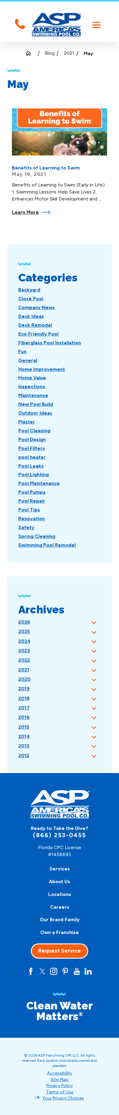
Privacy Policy (59, 1085)
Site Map (59, 1079)
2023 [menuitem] (24, 650)
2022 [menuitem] (24, 660)
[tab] (94, 622)
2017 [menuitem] (24, 708)
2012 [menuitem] (23, 755)
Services (59, 869)
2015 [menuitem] (23, 727)
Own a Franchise (59, 932)
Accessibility (59, 1073)
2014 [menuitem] (24, 736)
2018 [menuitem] (24, 698)
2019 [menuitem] (24, 689)
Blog (50, 53)
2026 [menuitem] (24, 622)
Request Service (59, 950)
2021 (69, 53)
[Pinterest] (65, 971)
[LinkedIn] (88, 971)
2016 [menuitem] (24, 717)
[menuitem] (29, 290)
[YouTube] (77, 971)
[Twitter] (42, 971)
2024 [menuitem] (24, 641)
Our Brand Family (60, 919)
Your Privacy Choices (63, 1098)
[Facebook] (30, 971)
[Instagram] (53, 971)
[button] (96, 25)
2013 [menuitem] (23, 746)
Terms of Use (59, 1092)
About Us (59, 881)
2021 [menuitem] (23, 670)
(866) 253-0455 (59, 835)
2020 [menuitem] (24, 679)
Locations (59, 894)
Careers (59, 907)
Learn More (25, 212)
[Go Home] (31, 53)
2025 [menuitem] (24, 631)
